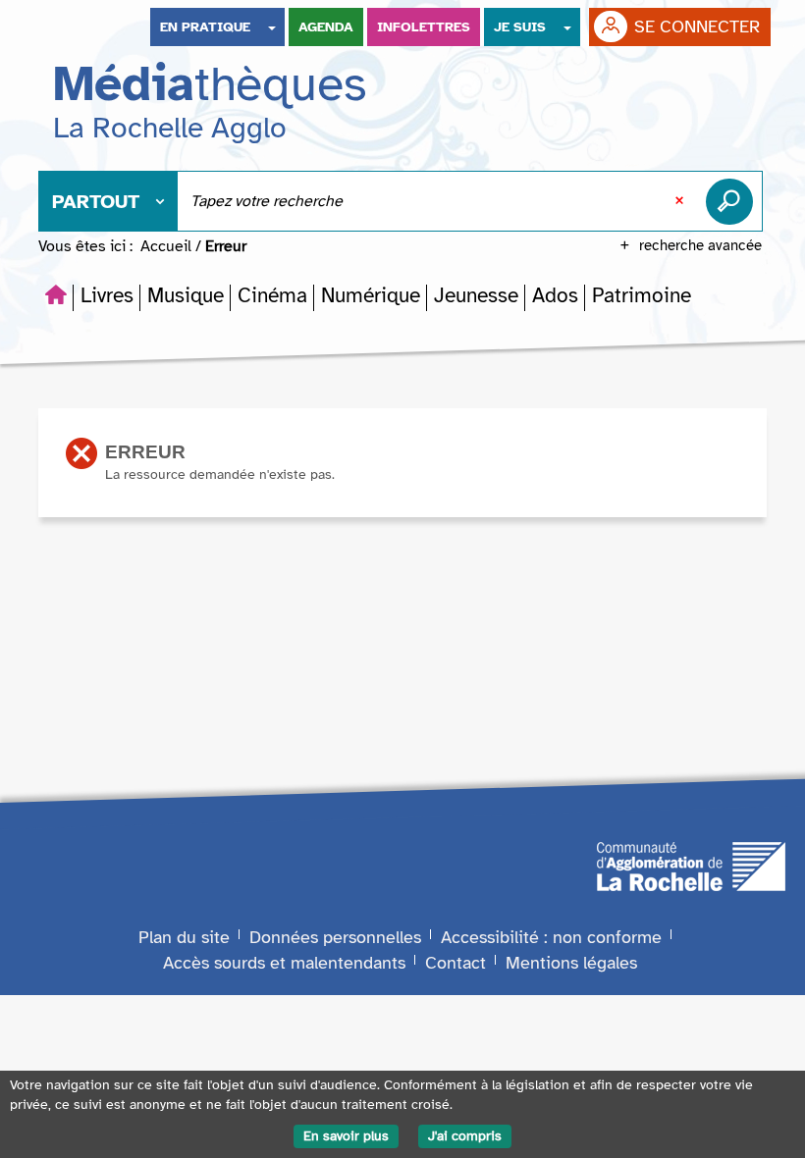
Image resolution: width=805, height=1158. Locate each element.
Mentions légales (571, 963)
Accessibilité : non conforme (551, 937)
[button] (107, 295)
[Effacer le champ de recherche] (681, 201)
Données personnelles (335, 937)
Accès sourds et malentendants (284, 963)
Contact (455, 963)
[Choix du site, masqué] (272, 27)
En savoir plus (346, 1136)
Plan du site (184, 937)
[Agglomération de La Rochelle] (691, 864)
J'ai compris (465, 1136)
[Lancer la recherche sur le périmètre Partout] (733, 201)
